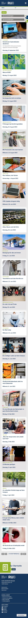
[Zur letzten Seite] (24, 554)
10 (17, 554)
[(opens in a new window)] (12, 3)
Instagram (5, 606)
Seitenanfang (21, 615)
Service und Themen (7, 596)
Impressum (4, 590)
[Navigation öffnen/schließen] (25, 3)
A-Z (26, 17)
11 (18, 554)
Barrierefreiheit (5, 588)
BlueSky (5, 609)
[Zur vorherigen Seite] (6, 554)
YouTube (5, 612)
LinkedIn (5, 608)
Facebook (5, 610)
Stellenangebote (6, 601)
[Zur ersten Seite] (3, 554)
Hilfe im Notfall (6, 599)
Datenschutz (4, 587)
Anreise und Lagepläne (7, 598)
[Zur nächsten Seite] (22, 554)
